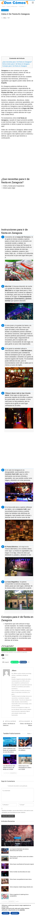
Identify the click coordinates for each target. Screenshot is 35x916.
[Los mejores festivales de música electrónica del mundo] (5, 851)
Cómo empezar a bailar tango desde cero (21, 887)
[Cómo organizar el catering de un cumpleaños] (5, 896)
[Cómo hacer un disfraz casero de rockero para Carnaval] (5, 858)
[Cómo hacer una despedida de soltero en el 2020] (25, 759)
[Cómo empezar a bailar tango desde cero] (5, 889)
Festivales (17, 837)
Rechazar (15, 913)
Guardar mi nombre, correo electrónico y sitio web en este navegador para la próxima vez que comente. (17, 811)
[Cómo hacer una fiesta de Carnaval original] (5, 866)
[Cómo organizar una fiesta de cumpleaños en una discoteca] (9, 742)
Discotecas (5, 10)
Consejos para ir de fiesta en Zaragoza (14, 66)
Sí (9, 649)
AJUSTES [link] (22, 910)
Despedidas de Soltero (25, 755)
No (24, 649)
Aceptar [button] (5, 913)
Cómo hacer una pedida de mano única (21, 879)
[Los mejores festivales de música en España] (17, 835)
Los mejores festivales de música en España (17, 842)
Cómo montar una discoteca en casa (20, 871)
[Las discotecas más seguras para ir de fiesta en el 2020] (9, 759)
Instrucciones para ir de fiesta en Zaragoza (15, 64)
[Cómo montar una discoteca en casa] (5, 873)
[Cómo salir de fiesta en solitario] (25, 742)
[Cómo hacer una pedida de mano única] (5, 881)
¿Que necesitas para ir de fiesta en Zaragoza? (17, 62)
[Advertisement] (17, 38)
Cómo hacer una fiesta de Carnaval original (22, 864)
